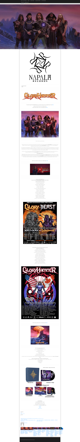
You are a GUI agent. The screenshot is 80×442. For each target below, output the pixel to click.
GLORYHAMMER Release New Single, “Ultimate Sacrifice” (27, 432)
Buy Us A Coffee (24, 0)
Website (40, 407)
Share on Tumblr (23, 413)
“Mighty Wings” (22, 418)
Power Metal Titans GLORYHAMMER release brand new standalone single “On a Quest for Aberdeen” (35, 433)
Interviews (32, 0)
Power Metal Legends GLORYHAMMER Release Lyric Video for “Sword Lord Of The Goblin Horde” (48, 433)
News (29, 0)
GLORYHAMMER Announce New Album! (31, 431)
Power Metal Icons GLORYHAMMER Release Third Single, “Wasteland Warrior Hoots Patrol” (57, 433)
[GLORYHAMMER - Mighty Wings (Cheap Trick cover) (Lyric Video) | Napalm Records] (40, 169)
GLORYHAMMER (29, 418)
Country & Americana (25, 2)
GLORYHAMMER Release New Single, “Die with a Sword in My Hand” (23, 432)
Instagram (40, 406)
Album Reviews (37, 0)
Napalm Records (40, 408)
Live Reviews (43, 0)
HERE (47, 160)
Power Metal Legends (33, 418)
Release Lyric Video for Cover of (39, 418)
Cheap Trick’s (25, 418)
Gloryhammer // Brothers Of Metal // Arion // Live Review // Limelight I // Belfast (61, 432)
